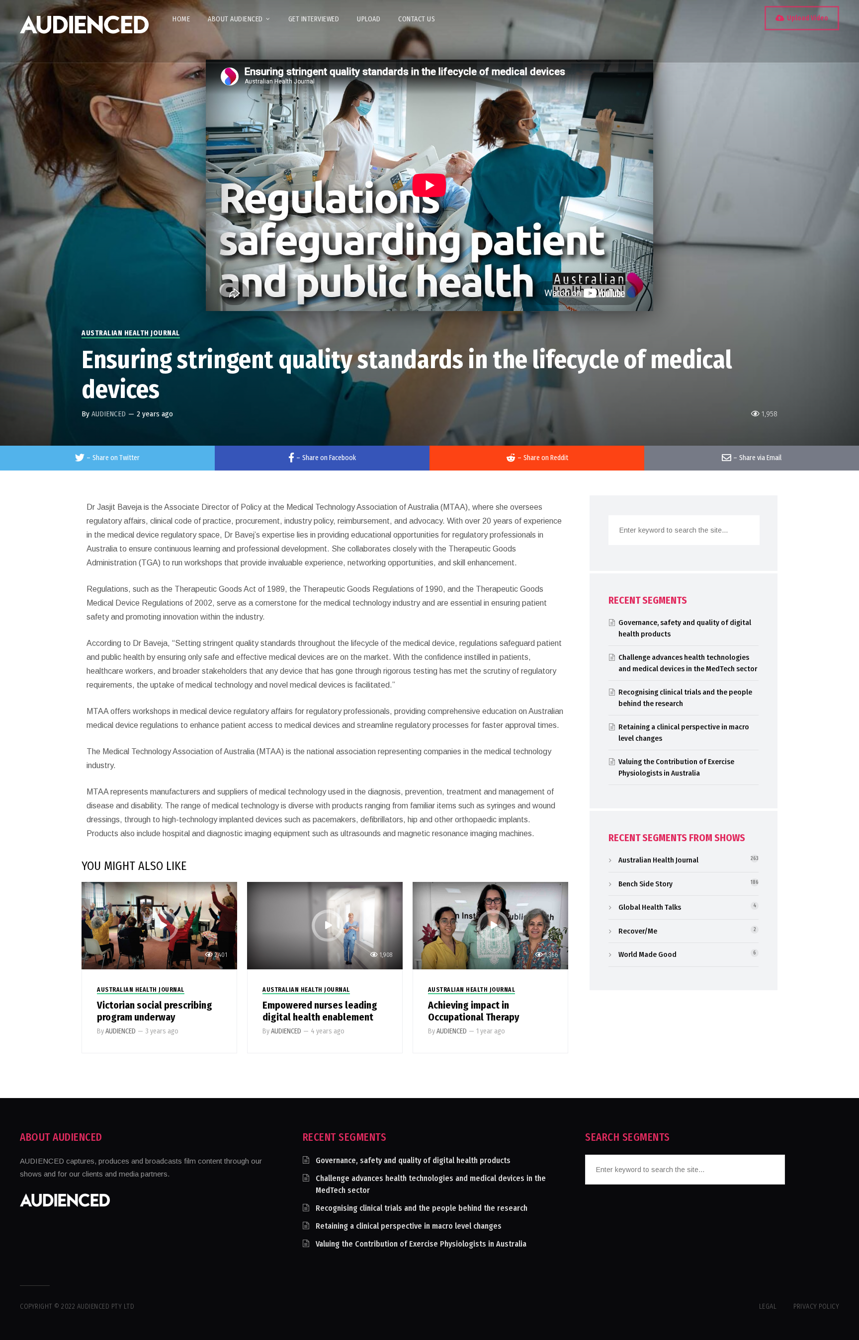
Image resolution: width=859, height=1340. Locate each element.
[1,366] (490, 925)
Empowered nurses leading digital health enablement (319, 1011)
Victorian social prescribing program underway (154, 1011)
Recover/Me (637, 931)
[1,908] (325, 925)
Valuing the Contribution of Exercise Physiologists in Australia (421, 1244)
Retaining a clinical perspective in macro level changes (409, 1226)
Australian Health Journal (131, 333)
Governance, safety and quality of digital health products (413, 1160)
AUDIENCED (108, 413)
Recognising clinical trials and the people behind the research (421, 1208)
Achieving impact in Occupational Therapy (473, 1011)
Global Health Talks (649, 907)
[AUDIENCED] (84, 31)
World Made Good (647, 954)
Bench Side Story (645, 883)
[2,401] (159, 925)
